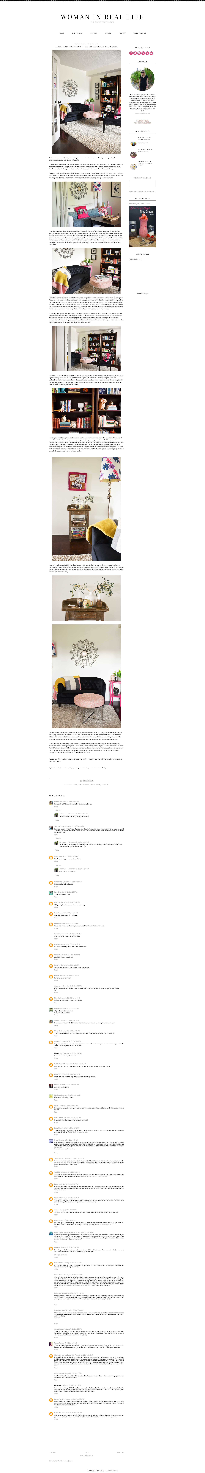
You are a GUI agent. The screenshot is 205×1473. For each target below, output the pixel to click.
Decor (108, 33)
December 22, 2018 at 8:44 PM (70, 998)
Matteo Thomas (59, 1413)
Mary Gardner (58, 1117)
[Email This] (84, 781)
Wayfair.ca (69, 158)
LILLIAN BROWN (59, 1064)
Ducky (56, 1184)
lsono (56, 1140)
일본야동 (57, 1317)
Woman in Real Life (102, 16)
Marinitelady (58, 881)
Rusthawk (57, 1095)
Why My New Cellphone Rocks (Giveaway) (145, 150)
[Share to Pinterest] (92, 781)
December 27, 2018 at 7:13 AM (69, 1020)
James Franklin (59, 1158)
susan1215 (57, 1041)
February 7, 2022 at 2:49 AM (75, 1293)
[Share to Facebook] (90, 781)
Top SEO (57, 1172)
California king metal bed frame (64, 1232)
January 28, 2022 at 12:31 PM (73, 1275)
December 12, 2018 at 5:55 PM (72, 881)
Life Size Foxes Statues (99, 1176)
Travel (122, 33)
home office (83, 785)
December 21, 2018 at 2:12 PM (70, 965)
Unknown (57, 954)
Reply (56, 806)
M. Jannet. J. (58, 1388)
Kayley (56, 923)
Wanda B (57, 944)
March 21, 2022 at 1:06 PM (73, 1413)
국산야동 (108, 1299)
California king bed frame (65, 1162)
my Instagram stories (64, 378)
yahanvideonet (59, 1329)
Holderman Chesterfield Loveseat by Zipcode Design (104, 315)
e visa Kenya (58, 1373)
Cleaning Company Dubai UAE (64, 1355)
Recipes (93, 33)
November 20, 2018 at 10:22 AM (79, 842)
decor (74, 785)
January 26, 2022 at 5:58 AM (73, 1263)
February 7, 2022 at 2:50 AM (73, 1329)
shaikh (56, 1210)
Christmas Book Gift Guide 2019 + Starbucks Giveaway (145, 163)
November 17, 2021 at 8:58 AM (68, 1140)
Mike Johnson (59, 1263)
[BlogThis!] (86, 781)
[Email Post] (81, 781)
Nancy (56, 856)
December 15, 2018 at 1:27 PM (68, 923)
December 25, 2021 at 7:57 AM (68, 1184)
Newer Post (52, 1452)
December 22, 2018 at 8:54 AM (69, 975)
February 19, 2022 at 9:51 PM (72, 1373)
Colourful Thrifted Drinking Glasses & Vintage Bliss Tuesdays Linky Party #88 (145, 140)
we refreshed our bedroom (63, 235)
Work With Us (140, 33)
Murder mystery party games (108, 1417)
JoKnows (62, 814)
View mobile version (86, 1455)
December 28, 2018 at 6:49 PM (71, 1041)
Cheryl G (57, 1031)
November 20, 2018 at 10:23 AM (79, 869)
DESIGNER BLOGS (111, 1471)
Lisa (55, 913)
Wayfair (105, 785)
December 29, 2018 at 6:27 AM (72, 1053)
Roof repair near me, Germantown (64, 1149)
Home (61, 33)
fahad (56, 1220)
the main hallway (80, 304)
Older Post (120, 1452)
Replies (58, 810)
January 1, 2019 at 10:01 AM (69, 1105)
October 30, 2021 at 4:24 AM (71, 1128)
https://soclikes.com (60, 1267)
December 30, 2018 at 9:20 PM (69, 1085)
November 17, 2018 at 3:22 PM (68, 856)
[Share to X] (88, 781)
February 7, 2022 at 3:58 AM (68, 1343)
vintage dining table (60, 1403)
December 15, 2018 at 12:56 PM (68, 913)
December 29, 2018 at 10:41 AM (76, 1064)
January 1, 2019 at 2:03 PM (72, 1117)
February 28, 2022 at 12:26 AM (74, 1399)
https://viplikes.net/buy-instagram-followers (77, 1285)
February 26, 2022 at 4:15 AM (72, 1385)
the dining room (94, 304)
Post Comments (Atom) (65, 1461)
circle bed (78, 1239)
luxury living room (59, 1212)
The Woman (77, 33)
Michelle (57, 998)
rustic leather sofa (117, 1345)
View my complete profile (142, 113)
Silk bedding (92, 1202)
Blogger (146, 293)
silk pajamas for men (60, 1255)
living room (95, 785)
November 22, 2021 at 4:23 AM (74, 1158)
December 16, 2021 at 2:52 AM (70, 1172)
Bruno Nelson (58, 1275)
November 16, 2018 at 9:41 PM (74, 826)
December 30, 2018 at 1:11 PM (70, 1074)
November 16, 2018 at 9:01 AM (78, 814)
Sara (55, 892)
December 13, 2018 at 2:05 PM (67, 892)
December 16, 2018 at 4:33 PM (72, 934)
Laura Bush (58, 1128)
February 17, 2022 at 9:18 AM (84, 1355)
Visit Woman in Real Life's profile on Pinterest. (142, 191)
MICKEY (57, 1198)
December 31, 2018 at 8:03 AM (71, 1095)
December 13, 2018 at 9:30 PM (70, 902)
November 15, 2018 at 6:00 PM (69, 801)
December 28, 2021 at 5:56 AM (70, 1198)
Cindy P (56, 1105)
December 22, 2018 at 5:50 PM (72, 986)
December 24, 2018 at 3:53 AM (69, 1008)
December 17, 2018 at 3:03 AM (70, 954)
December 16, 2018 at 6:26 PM (70, 944)
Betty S (56, 975)
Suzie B (56, 801)
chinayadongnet (59, 1310)
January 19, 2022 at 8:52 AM (70, 1247)
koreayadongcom (60, 1293)
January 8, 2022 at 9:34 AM (67, 1210)
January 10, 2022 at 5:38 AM (67, 1220)
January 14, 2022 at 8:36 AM (85, 1232)
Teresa (56, 1343)
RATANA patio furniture (80, 1132)
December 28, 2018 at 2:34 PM (70, 1031)
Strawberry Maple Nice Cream (139, 204)
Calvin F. (57, 902)
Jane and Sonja (59, 826)
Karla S (56, 1085)
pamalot (57, 1008)
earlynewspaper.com (106, 1224)
